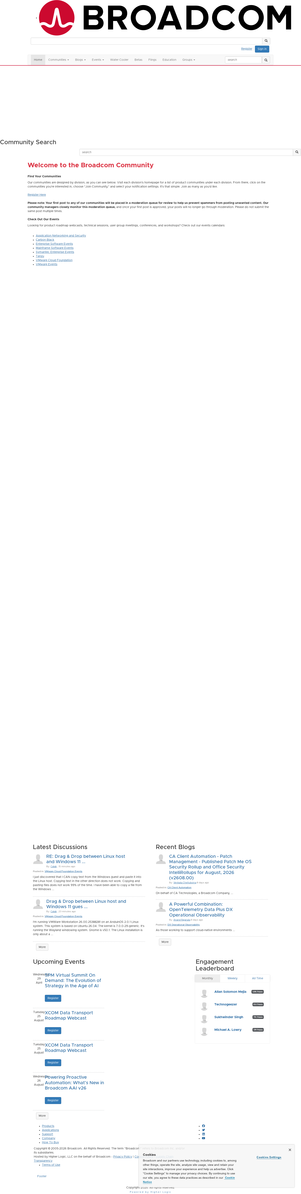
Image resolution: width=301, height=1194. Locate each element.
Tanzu (40, 256)
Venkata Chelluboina (184, 883)
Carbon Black (45, 239)
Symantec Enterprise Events (55, 252)
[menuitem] (248, 48)
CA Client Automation (179, 887)
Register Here (37, 194)
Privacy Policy (122, 1156)
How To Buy (50, 1142)
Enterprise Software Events (54, 244)
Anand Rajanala (181, 920)
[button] (266, 41)
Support (47, 1134)
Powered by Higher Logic (150, 1192)
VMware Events (46, 264)
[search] (266, 59)
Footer (41, 1176)
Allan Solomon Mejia (230, 991)
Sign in (262, 49)
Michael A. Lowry (228, 1029)
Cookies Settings (269, 1157)
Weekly (232, 978)
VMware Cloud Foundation (54, 260)
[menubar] (248, 48)
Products (48, 1126)
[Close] (290, 1150)
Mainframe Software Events (55, 248)
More (42, 947)
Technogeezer (225, 1004)
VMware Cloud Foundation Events (63, 871)
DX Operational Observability (183, 925)
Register (246, 48)
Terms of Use (51, 1165)
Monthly (207, 978)
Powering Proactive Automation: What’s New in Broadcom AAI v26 (74, 1083)
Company (48, 1138)
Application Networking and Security (61, 235)
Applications (50, 1130)
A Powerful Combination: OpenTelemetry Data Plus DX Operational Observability (201, 910)
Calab (54, 866)
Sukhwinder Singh (228, 1017)
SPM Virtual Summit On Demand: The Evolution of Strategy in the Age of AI (73, 980)
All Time (257, 978)
